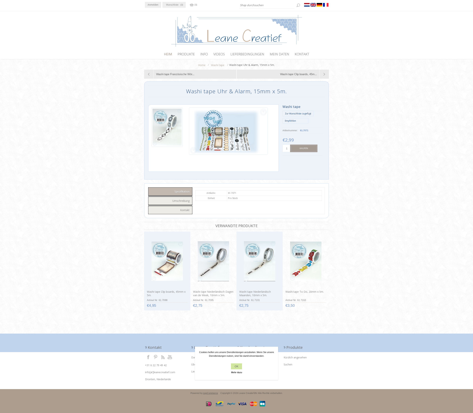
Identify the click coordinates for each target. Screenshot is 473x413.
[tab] (170, 191)
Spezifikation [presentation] (182, 191)
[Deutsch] (319, 5)
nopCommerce (210, 393)
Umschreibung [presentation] (181, 201)
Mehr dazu (236, 372)
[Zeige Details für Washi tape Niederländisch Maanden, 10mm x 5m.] (259, 261)
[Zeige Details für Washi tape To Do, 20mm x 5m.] (305, 261)
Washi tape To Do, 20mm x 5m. (304, 291)
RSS (162, 357)
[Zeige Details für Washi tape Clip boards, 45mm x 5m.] (167, 261)
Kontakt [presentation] (185, 210)
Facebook (148, 357)
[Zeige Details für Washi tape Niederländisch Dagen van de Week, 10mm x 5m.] (213, 261)
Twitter (155, 357)
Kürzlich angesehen (295, 357)
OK (236, 366)
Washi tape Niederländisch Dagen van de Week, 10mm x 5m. (213, 293)
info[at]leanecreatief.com (160, 372)
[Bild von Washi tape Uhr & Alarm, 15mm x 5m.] (167, 131)
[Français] (326, 5)
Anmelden (153, 4)
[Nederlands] (307, 5)
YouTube (170, 357)
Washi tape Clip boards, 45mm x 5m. (166, 293)
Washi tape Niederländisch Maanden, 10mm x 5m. (255, 293)
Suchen (288, 364)
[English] (313, 5)
